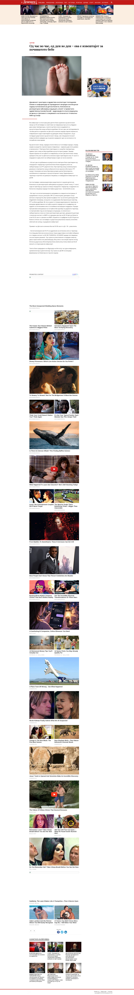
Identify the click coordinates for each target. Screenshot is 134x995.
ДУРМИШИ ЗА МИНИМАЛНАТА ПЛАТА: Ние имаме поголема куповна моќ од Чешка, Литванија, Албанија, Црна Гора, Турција (48, 19)
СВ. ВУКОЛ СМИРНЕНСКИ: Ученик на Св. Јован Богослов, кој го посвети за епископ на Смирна (93, 157)
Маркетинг (103, 991)
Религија (79, 2)
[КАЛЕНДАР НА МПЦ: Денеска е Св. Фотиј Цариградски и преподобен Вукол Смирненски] (107, 178)
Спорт (91, 2)
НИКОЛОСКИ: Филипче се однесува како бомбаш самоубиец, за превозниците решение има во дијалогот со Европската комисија (29, 19)
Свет (65, 2)
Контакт (110, 991)
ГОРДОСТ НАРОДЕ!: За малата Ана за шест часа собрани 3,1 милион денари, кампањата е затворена (73, 977)
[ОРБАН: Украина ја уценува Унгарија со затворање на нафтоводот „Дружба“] (85, 10)
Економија (59, 2)
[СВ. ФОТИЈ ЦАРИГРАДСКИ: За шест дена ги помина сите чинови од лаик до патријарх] (107, 168)
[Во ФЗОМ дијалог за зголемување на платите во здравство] (37, 947)
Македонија (50, 2)
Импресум (96, 991)
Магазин (98, 2)
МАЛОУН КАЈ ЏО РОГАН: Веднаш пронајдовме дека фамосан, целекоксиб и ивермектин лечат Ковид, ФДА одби (73, 957)
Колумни (105, 2)
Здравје (85, 2)
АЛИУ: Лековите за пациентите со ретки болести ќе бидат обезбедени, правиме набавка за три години (65, 18)
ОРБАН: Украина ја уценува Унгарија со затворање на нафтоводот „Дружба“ (85, 17)
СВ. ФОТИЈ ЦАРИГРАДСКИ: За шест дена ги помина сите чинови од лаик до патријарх (92, 168)
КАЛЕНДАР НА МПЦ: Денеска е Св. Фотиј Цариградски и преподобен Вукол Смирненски (92, 178)
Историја (71, 2)
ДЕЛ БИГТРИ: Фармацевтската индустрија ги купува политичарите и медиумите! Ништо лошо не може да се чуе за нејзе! (55, 978)
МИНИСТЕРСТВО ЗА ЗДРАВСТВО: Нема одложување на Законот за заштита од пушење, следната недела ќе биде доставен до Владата (37, 978)
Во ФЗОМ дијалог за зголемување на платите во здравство (37, 955)
